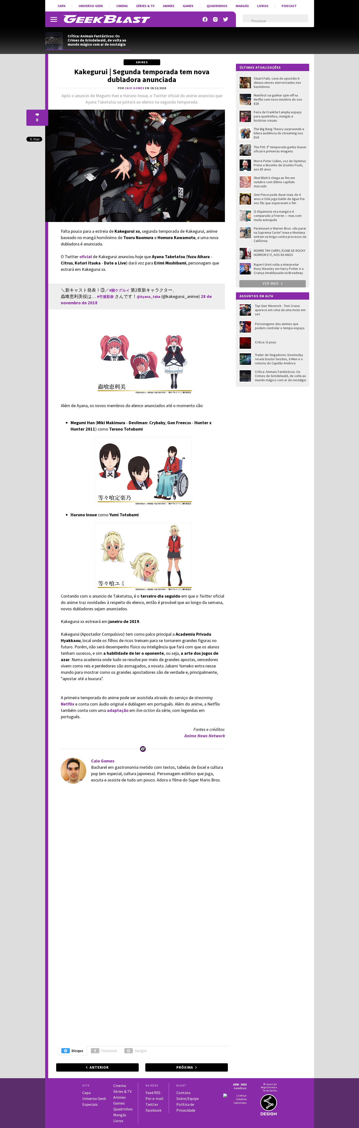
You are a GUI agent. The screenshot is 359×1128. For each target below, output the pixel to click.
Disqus (77, 1050)
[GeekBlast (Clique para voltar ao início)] (106, 19)
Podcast (289, 6)
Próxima (184, 1067)
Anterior (99, 1067)
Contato (183, 1092)
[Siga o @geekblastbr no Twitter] (226, 19)
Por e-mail (154, 1098)
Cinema (122, 6)
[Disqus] (141, 854)
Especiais (90, 1104)
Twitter (152, 1104)
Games (188, 6)
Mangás (242, 6)
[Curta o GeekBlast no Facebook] (205, 19)
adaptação (117, 710)
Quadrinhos (217, 6)
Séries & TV (145, 6)
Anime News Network (204, 735)
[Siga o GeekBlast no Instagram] (215, 19)
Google (141, 1050)
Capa (61, 6)
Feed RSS (153, 1092)
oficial (85, 256)
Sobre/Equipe (187, 1098)
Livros (262, 6)
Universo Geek (91, 6)
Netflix (67, 704)
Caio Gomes (102, 761)
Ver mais (271, 283)
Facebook (109, 1050)
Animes (168, 6)
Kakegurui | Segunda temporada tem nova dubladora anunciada (142, 75)
